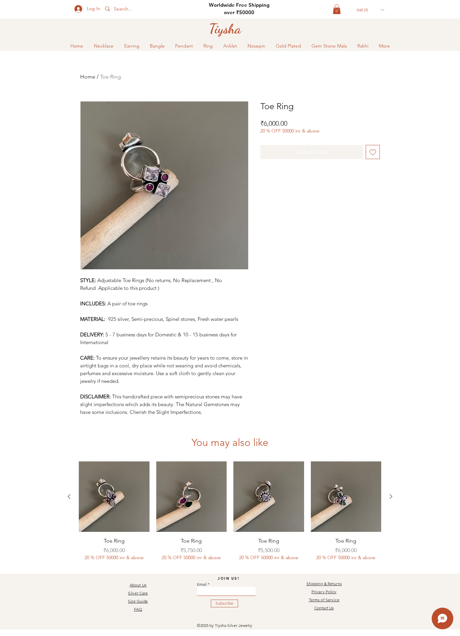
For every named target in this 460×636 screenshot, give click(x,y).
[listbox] (370, 9)
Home (87, 76)
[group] (230, 511)
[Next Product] (391, 496)
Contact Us (324, 607)
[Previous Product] (69, 496)
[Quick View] (114, 496)
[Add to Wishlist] (373, 152)
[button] (337, 9)
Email (202, 584)
